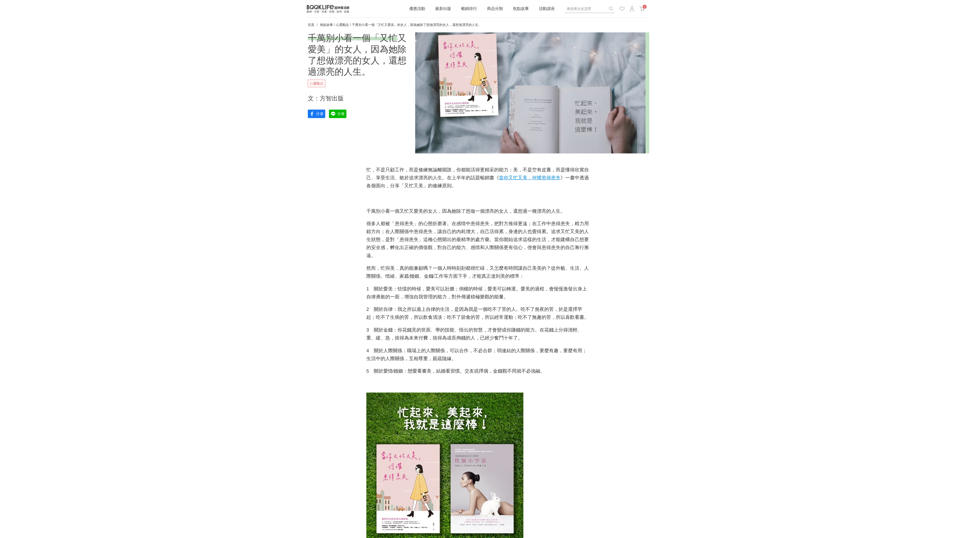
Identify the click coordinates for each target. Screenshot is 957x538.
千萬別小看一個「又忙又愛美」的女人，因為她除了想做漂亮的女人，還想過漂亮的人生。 (416, 25)
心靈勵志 (342, 25)
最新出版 (443, 8)
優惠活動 (417, 8)
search (611, 9)
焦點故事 (521, 8)
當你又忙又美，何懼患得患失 (529, 177)
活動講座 (547, 8)
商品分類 (495, 8)
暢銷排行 (469, 8)
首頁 (311, 25)
